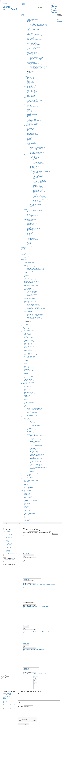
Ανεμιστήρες (30, 220)
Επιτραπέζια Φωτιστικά (32, 215)
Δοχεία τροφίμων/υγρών (38, 175)
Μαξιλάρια (29, 138)
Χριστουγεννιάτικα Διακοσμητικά (34, 210)
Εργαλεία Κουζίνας (37, 177)
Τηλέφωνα (29, 30)
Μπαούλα (29, 115)
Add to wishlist (26, 553)
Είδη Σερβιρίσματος (34, 157)
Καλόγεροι (29, 110)
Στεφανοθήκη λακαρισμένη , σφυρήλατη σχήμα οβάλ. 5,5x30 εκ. (37, 631)
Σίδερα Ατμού (30, 237)
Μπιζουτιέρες (30, 20)
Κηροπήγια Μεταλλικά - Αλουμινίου (38, 64)
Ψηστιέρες (29, 246)
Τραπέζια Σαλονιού (31, 119)
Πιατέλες (29, 21)
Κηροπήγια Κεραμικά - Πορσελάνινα (38, 66)
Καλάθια (32, 206)
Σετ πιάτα (35, 158)
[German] (54, 10)
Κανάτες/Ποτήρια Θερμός (39, 180)
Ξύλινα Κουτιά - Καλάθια (36, 56)
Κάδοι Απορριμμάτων (38, 178)
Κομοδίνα (29, 105)
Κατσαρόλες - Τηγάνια (38, 182)
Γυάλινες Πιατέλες (34, 23)
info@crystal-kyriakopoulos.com (39, 678)
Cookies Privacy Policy (7, 694)
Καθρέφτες (26, 97)
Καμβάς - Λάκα (30, 81)
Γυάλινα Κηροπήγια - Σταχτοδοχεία (38, 68)
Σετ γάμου (29, 72)
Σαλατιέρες (36, 192)
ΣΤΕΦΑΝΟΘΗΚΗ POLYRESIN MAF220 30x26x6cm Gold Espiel (35, 606)
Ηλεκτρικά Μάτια (31, 229)
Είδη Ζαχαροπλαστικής (38, 176)
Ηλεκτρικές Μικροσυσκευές (30, 219)
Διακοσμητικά (27, 16)
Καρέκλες (29, 108)
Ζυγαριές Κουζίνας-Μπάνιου (33, 228)
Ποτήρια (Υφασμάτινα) (35, 153)
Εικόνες (25, 75)
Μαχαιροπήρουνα (34, 161)
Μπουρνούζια (30, 135)
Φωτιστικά (26, 213)
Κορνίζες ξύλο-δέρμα (32, 52)
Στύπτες (29, 242)
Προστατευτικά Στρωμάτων (33, 134)
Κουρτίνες (29, 137)
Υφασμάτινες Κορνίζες (32, 87)
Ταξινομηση (26, 532)
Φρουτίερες (35, 200)
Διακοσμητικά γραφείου (32, 40)
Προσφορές (23, 247)
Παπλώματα (30, 129)
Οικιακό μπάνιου (30, 205)
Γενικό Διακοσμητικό (31, 48)
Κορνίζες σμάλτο (31, 90)
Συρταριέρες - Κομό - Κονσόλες (34, 120)
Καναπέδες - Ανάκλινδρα (33, 106)
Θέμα (19, 702)
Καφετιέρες (30, 232)
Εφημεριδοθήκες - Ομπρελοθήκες (34, 39)
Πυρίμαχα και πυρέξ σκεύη (39, 191)
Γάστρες (35, 173)
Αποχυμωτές (30, 222)
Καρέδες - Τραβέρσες (32, 143)
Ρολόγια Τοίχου (30, 77)
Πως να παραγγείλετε (8, 696)
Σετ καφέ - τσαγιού (34, 166)
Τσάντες (29, 32)
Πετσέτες (29, 139)
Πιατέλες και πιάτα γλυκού (39, 189)
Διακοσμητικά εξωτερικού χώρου (34, 34)
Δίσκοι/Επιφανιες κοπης (35, 204)
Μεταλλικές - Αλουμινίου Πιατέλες (38, 26)
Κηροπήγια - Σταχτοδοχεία (33, 63)
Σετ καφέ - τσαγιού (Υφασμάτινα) (38, 152)
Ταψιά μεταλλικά (37, 195)
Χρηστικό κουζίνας (34, 170)
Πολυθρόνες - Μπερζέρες (32, 123)
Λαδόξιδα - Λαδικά (37, 185)
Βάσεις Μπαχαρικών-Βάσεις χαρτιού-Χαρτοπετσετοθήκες (41, 172)
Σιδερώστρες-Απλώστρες (32, 239)
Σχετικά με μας (24, 249)
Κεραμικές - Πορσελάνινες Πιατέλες (38, 24)
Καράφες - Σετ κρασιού (32, 51)
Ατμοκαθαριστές (31, 224)
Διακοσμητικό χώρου (31, 37)
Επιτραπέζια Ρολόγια (32, 78)
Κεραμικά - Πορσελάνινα (36, 45)
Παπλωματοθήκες (31, 130)
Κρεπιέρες (29, 233)
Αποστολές (5, 698)
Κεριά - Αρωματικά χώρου (33, 61)
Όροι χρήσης (5, 701)
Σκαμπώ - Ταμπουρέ (31, 121)
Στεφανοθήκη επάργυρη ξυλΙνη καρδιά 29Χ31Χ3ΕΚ (34, 673)
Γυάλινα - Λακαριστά (35, 44)
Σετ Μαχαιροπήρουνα (38, 162)
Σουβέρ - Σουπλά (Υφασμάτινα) (37, 148)
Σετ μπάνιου (33, 208)
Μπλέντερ (29, 235)
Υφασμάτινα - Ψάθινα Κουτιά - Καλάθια (39, 59)
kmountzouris (44, 756)
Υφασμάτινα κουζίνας (32, 146)
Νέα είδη (23, 248)
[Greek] (53, 4)
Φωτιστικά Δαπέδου (31, 216)
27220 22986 (11, 559)
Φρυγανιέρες (30, 244)
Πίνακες (26, 80)
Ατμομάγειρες (30, 225)
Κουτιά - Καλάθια (31, 54)
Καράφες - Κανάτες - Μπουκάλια (40, 181)
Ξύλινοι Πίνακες (30, 82)
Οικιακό (25, 154)
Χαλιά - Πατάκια (31, 140)
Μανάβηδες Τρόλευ (37, 186)
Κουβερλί (29, 132)
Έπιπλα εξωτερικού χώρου (33, 111)
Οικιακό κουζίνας (31, 156)
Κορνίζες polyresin (31, 95)
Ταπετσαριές (30, 33)
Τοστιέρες (29, 243)
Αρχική (22, 14)
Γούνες (28, 144)
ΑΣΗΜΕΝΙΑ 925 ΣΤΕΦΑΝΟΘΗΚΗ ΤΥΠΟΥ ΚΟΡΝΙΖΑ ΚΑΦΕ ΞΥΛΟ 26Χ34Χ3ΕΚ (38, 559)
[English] (54, 6)
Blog (3, 702)
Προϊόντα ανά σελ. (43, 532)
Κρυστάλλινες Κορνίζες (32, 89)
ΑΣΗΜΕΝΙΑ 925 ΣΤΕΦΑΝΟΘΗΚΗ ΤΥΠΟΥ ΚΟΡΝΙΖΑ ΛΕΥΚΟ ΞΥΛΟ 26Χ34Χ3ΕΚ (39, 584)
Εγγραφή (23, 3)
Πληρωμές (5, 700)
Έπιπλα (25, 104)
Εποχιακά (26, 209)
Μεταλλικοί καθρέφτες (32, 101)
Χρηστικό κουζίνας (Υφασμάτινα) (37, 147)
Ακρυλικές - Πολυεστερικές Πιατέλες (38, 25)
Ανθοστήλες (29, 113)
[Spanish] (54, 12)
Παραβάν (29, 116)
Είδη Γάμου (26, 70)
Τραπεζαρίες (30, 118)
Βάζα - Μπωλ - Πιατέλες (32, 43)
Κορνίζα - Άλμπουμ (28, 86)
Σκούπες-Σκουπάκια (31, 241)
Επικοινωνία (24, 251)
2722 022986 (36, 676)
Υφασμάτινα (27, 125)
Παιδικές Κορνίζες (31, 96)
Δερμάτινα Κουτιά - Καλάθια (36, 57)
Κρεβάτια (29, 109)
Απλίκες (29, 214)
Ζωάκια (28, 49)
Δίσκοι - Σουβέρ (30, 38)
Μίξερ (28, 234)
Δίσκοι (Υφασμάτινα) (35, 151)
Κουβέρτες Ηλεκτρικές (32, 133)
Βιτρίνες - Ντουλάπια (32, 114)
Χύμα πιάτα (35, 159)
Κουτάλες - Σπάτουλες (38, 184)
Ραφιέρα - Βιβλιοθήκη (32, 124)
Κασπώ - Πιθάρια (31, 62)
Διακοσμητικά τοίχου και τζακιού (34, 35)
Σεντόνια (29, 127)
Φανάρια (29, 28)
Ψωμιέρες (35, 203)
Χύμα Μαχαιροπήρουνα (38, 163)
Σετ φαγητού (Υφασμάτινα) (36, 149)
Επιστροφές (5, 697)
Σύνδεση (23, 4)
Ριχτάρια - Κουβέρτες (32, 142)
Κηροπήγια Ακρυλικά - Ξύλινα (36, 67)
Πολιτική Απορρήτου (7, 693)
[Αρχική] (2, 2)
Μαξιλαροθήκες (30, 128)
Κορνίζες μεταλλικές (32, 92)
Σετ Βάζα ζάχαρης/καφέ (38, 194)
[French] (53, 8)
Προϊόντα (23, 15)
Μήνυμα (20, 708)
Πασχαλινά (29, 211)
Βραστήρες (29, 227)
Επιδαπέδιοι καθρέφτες (32, 102)
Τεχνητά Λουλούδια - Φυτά (33, 29)
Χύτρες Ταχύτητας (37, 201)
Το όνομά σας (21, 693)
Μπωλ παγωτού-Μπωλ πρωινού (40, 187)
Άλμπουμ (29, 94)
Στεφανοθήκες (30, 71)
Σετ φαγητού (33, 165)
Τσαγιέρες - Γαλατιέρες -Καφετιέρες (42, 197)
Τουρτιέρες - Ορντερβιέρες (39, 196)
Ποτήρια (32, 167)
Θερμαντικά (30, 230)
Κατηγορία (21, 706)
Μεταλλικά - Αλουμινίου (35, 47)
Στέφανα (29, 73)
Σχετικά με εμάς (25, 256)
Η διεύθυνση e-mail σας (23, 698)
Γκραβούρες (29, 83)
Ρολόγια (26, 76)
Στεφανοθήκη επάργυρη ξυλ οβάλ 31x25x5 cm (33, 649)
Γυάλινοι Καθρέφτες (32, 99)
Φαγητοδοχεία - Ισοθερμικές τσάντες (41, 199)
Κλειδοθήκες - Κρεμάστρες (33, 53)
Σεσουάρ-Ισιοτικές (31, 238)
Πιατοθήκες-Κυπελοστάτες (39, 190)
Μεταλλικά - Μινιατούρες (33, 18)
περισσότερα (60, 21)
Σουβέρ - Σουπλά (33, 168)
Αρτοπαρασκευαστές (32, 223)
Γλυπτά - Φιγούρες (31, 42)
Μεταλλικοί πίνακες (31, 85)
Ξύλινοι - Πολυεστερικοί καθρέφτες (35, 100)
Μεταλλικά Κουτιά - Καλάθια (36, 58)
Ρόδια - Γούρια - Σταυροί (32, 19)
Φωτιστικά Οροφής (31, 218)
